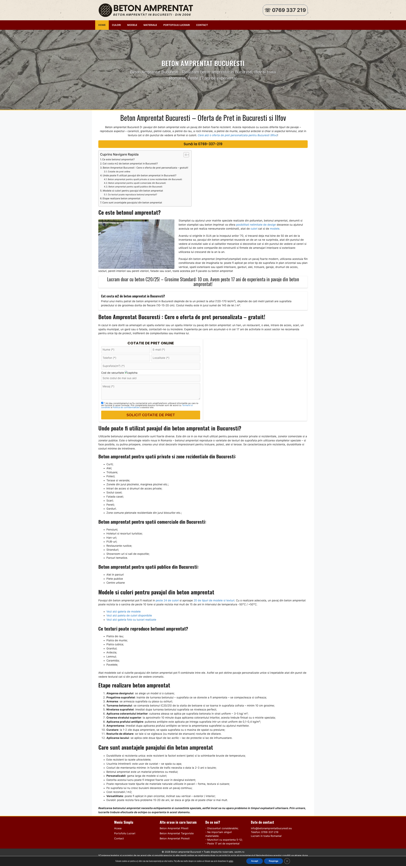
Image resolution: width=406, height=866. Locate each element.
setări (231, 861)
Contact (202, 24)
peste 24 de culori (167, 600)
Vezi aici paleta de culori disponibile (129, 615)
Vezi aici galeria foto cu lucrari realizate (131, 619)
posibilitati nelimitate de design (256, 224)
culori (254, 228)
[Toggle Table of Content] (184, 154)
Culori (116, 24)
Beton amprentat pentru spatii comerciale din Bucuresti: (137, 183)
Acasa (117, 828)
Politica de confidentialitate (126, 407)
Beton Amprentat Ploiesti (175, 838)
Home (102, 24)
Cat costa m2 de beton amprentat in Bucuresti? (130, 163)
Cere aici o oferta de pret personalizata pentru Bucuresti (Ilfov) (237, 135)
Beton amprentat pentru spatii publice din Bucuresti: (135, 186)
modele (274, 228)
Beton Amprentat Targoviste (177, 833)
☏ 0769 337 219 (285, 10)
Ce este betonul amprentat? (118, 159)
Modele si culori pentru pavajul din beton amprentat (133, 190)
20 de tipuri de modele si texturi (214, 600)
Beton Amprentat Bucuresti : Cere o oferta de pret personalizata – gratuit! (145, 167)
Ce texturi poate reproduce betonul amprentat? (132, 194)
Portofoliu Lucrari (176, 24)
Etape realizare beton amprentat (121, 198)
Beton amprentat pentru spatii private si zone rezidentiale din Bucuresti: (145, 179)
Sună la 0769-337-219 (203, 144)
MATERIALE (150, 24)
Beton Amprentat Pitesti (174, 828)
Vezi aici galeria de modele (123, 611)
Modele (132, 24)
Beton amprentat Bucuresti (186, 851)
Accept (254, 861)
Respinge (273, 861)
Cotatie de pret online (119, 171)
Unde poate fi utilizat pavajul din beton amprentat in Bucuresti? (139, 175)
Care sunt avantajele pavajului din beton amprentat (132, 202)
